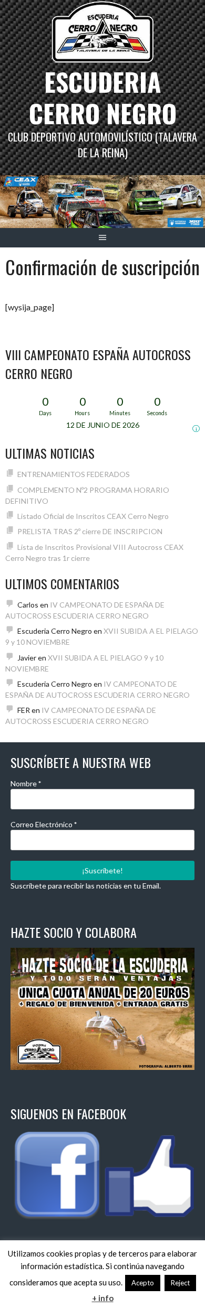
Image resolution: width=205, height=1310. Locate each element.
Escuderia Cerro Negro (103, 97)
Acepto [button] (142, 1283)
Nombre (26, 783)
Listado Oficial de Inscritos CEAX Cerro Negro (93, 516)
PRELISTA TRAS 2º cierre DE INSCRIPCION (89, 531)
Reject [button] (180, 1283)
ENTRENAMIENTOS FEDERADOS (73, 474)
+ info (103, 1298)
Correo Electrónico (44, 824)
